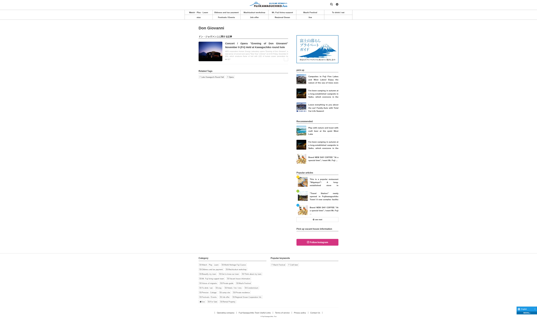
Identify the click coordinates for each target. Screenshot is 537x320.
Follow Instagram (319, 242)
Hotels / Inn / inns (234, 288)
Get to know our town (230, 274)
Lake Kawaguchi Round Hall (212, 77)
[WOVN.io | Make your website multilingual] (527, 312)
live (203, 302)
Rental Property (229, 302)
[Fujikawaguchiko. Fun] (268, 4)
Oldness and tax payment (212, 269)
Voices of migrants (209, 283)
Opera (231, 77)
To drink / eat (207, 288)
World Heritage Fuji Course (235, 265)
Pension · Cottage (209, 292)
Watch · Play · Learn (210, 265)
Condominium (252, 288)
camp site (226, 292)
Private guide (228, 283)
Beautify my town (209, 274)
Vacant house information (240, 279)
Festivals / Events (209, 297)
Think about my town (252, 274)
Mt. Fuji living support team (213, 279)
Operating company (225, 313)
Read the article (243, 51)
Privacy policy (300, 313)
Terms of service (282, 313)
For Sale (213, 302)
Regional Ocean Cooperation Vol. (248, 297)
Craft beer (294, 265)
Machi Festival (245, 283)
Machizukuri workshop (237, 269)
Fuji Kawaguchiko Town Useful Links (255, 313)
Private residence (243, 292)
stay (220, 288)
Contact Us (315, 313)
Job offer (225, 297)
